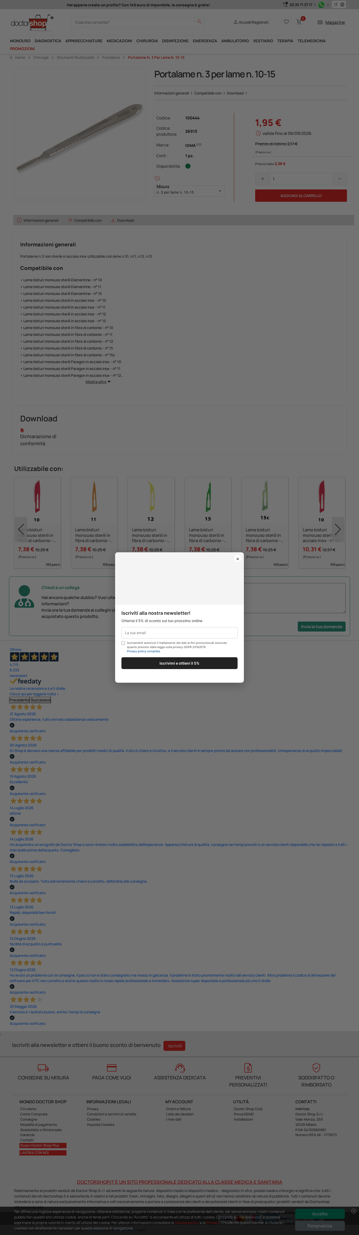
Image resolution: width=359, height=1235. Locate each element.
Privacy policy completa (143, 651)
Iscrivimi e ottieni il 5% (179, 663)
